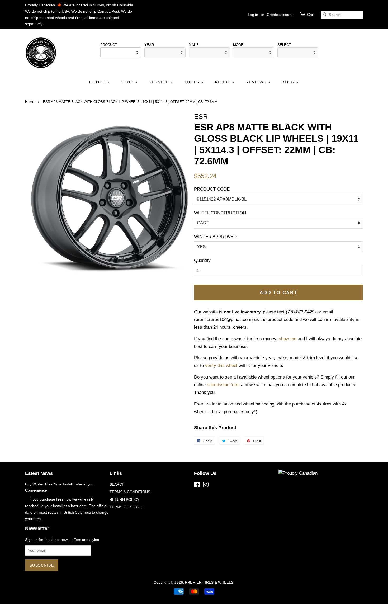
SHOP (128, 82)
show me (287, 338)
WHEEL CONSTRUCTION (220, 212)
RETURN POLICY (124, 499)
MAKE (194, 45)
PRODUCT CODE (212, 189)
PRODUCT (108, 45)
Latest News (39, 473)
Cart (310, 14)
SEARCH (117, 484)
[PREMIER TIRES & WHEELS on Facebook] (197, 485)
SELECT (284, 45)
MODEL (239, 45)
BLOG (289, 82)
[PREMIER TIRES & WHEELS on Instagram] (206, 485)
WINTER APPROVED (215, 236)
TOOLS (192, 82)
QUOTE (98, 82)
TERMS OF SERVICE (128, 507)
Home (29, 102)
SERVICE (159, 82)
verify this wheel (221, 365)
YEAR (149, 45)
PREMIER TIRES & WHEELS (209, 582)
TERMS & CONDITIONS (130, 492)
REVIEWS (256, 82)
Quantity (202, 260)
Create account (279, 14)
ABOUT (223, 82)
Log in (253, 14)
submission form (223, 384)
